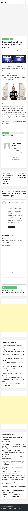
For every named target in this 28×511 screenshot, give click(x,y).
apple (11, 133)
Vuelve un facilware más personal (16, 371)
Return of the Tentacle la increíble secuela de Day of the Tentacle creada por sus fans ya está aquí (13, 462)
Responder (11, 227)
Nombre (5, 266)
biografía (16, 133)
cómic (21, 133)
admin (3, 371)
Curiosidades (5, 38)
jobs (4, 135)
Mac (11, 38)
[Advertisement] (14, 19)
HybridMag (18, 508)
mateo (3, 358)
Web (3, 280)
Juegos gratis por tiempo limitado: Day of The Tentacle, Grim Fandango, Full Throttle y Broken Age (14, 446)
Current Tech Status (7, 442)
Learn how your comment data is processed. (13, 292)
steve (11, 135)
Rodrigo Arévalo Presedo (10, 50)
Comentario (6, 245)
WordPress (11, 508)
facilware (5, 2)
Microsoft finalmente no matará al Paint (12, 479)
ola (3, 362)
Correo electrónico (9, 273)
